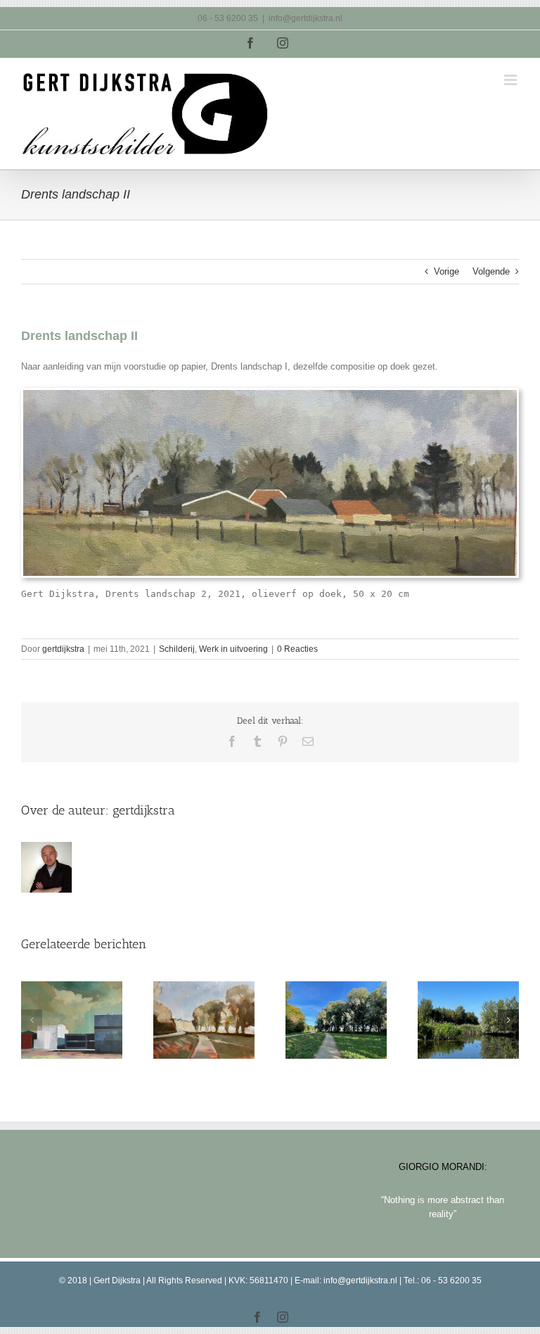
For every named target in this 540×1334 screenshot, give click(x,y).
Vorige (446, 271)
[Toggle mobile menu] (511, 80)
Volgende (491, 271)
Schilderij (177, 649)
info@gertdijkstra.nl (305, 18)
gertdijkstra (63, 649)
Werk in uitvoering (233, 649)
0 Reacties (297, 649)
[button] (31, 1020)
